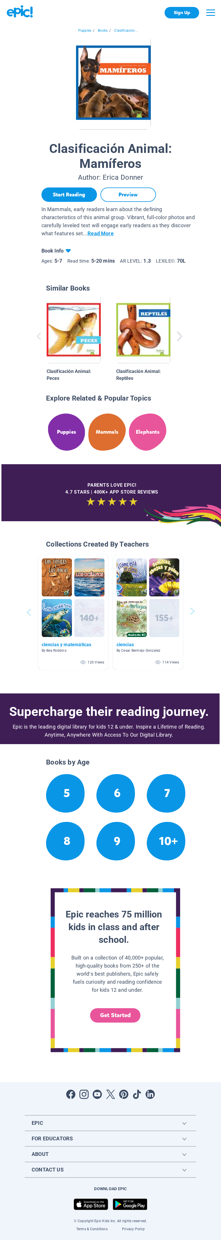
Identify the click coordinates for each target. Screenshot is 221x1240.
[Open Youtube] (97, 1094)
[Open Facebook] (70, 1094)
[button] (73, 612)
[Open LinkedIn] (150, 1094)
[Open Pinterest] (123, 1094)
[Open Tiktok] (137, 1094)
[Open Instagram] (84, 1094)
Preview (128, 194)
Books (103, 31)
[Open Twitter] (110, 1094)
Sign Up (182, 13)
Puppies (84, 31)
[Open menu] (211, 12)
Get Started (115, 1015)
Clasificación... (126, 31)
